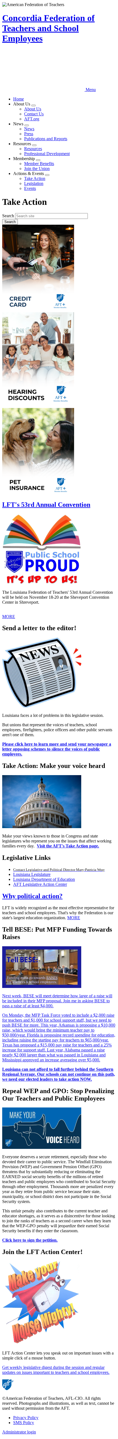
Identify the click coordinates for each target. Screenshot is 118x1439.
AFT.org (31, 118)
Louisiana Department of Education (44, 879)
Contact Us (34, 114)
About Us (32, 109)
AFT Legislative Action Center (40, 884)
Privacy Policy (25, 1417)
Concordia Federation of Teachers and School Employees (48, 28)
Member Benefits (39, 163)
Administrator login (19, 1432)
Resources (33, 148)
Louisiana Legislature (31, 874)
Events (30, 188)
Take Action (34, 178)
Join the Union (37, 168)
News (29, 128)
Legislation (33, 183)
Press (28, 133)
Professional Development (47, 153)
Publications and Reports (45, 138)
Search (8, 215)
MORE (8, 616)
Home (18, 99)
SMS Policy (23, 1422)
